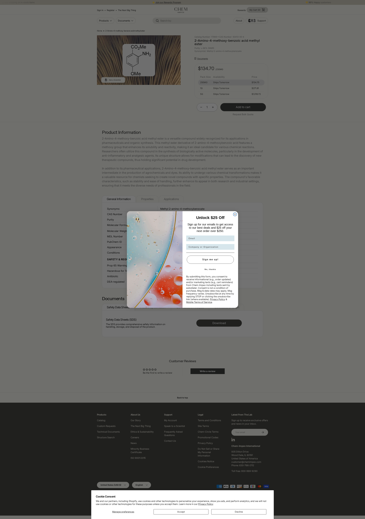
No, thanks (210, 269)
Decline (239, 511)
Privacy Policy (205, 504)
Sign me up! (210, 259)
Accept (181, 511)
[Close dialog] (235, 214)
